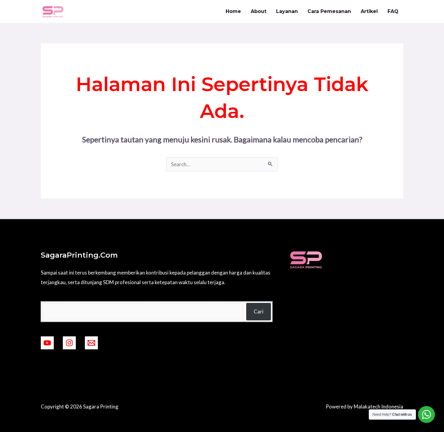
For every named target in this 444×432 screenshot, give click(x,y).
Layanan (287, 11)
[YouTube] (47, 342)
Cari (258, 311)
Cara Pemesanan (329, 11)
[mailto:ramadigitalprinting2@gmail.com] (91, 342)
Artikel (369, 11)
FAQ (393, 11)
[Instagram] (69, 342)
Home (233, 11)
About (258, 11)
